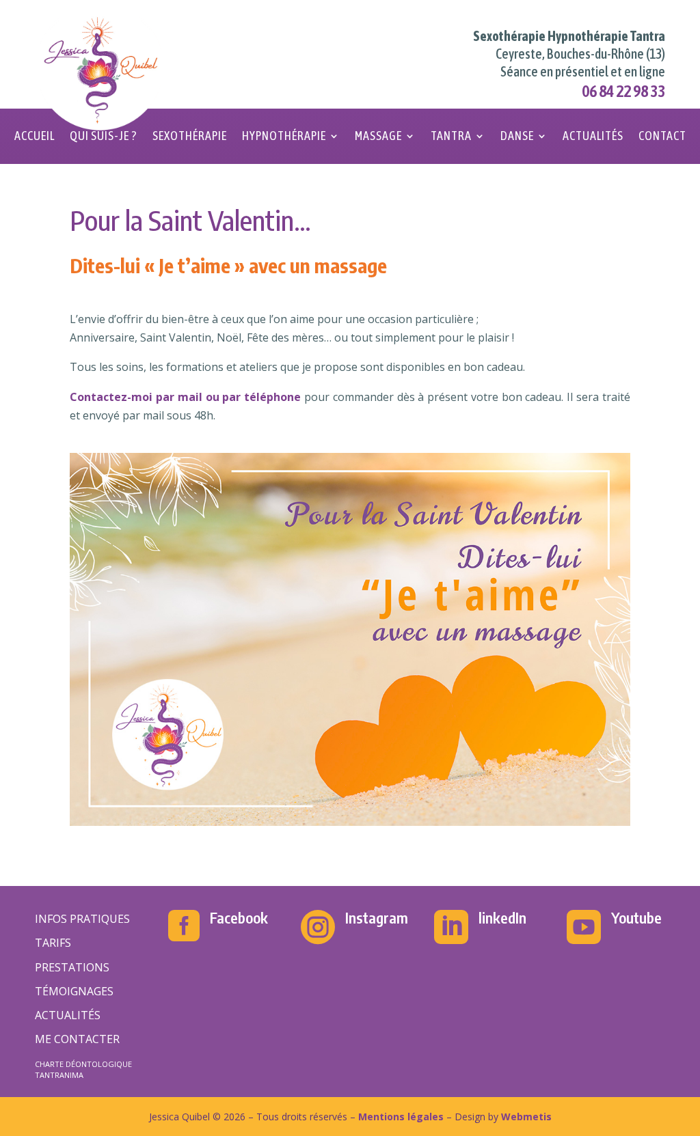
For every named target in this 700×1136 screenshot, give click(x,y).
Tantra (451, 137)
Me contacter (77, 1039)
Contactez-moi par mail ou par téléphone (185, 396)
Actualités (593, 137)
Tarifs (53, 942)
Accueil (34, 137)
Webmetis (526, 1116)
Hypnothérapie (284, 137)
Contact (662, 137)
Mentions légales (401, 1116)
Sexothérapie (189, 137)
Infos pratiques (82, 918)
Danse (517, 137)
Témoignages (74, 991)
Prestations (72, 967)
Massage (378, 137)
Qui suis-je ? (103, 137)
